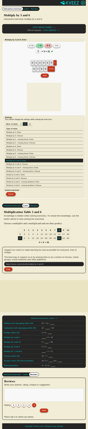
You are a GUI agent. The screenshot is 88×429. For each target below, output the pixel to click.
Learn (26, 9)
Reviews (34, 9)
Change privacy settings (54, 426)
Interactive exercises (13, 9)
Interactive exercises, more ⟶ (44, 318)
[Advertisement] (44, 97)
